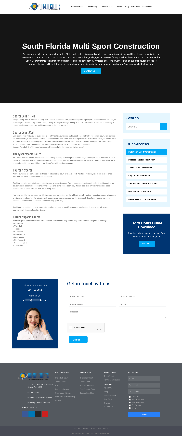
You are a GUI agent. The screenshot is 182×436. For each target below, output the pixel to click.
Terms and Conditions (80, 428)
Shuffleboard (137, 405)
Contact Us (147, 6)
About (119, 6)
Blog (127, 6)
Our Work (135, 6)
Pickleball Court (138, 402)
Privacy (92, 428)
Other (134, 408)
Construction (77, 6)
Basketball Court (138, 400)
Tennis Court (137, 397)
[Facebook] (25, 414)
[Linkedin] (31, 414)
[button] (146, 152)
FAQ (107, 428)
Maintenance (107, 6)
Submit (76, 339)
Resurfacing (92, 6)
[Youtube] (45, 414)
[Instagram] (38, 414)
